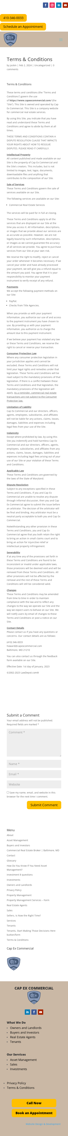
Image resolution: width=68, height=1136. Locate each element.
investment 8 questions (20, 874)
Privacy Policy (14, 890)
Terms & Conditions (18, 939)
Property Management (19, 895)
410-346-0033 (13, 18)
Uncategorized (42, 65)
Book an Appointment (34, 1113)
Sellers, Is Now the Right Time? (24, 915)
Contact (11, 855)
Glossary (11, 860)
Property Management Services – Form (28, 900)
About (10, 835)
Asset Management (17, 840)
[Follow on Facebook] (45, 5)
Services (11, 920)
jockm (13, 65)
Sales (10, 910)
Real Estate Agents (17, 905)
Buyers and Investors (18, 845)
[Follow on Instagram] (52, 5)
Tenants (11, 925)
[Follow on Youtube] (65, 5)
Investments (13, 879)
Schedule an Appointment (23, 26)
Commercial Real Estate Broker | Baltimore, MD (33, 850)
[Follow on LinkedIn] (58, 5)
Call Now (34, 1103)
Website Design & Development (43, 1124)
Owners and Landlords (19, 884)
